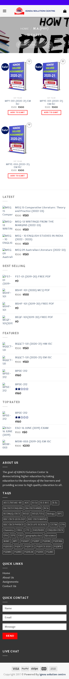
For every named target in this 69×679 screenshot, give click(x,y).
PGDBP (35, 541)
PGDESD (8, 546)
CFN (62, 524)
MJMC (7, 541)
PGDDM (46, 541)
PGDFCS (29, 546)
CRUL (19, 530)
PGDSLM (28, 552)
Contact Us (9, 586)
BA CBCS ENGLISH (13, 508)
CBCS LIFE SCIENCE (37, 524)
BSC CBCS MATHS (37, 519)
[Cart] (64, 11)
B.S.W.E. (45, 502)
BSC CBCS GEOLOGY (14, 519)
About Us (8, 577)
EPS (13, 535)
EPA (6, 535)
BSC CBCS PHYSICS (13, 524)
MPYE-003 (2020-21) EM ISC (18, 166)
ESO (20, 535)
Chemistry (9, 530)
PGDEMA (57, 541)
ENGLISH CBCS (55, 530)
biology (51, 513)
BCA (46, 508)
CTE (27, 530)
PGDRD (17, 552)
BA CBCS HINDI (33, 508)
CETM (54, 524)
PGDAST (25, 541)
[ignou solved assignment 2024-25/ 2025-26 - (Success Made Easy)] (35, 11)
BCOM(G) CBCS (12, 513)
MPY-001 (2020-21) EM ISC (18, 102)
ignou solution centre (53, 674)
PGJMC (50, 552)
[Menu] (5, 11)
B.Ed (34, 502)
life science (50, 535)
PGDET (18, 546)
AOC (27, 502)
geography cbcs (34, 535)
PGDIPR (57, 546)
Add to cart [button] (17, 112)
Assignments (10, 582)
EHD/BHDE (38, 530)
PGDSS (39, 552)
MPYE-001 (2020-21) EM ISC (51, 102)
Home (24, 29)
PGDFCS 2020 (44, 546)
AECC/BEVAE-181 (12, 502)
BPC (60, 513)
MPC (15, 541)
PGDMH (7, 552)
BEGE (26, 513)
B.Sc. (55, 502)
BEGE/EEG (38, 513)
